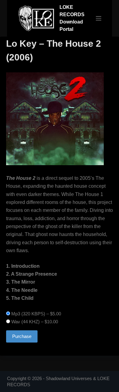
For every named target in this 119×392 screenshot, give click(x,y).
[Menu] (98, 18)
